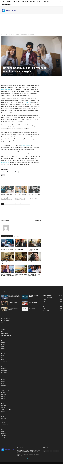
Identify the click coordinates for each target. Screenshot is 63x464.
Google (2, 359)
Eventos (3, 348)
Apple (2, 326)
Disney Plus (3, 338)
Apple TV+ (3, 329)
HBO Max (3, 364)
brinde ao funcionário (26, 145)
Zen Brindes (28, 102)
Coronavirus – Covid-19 (6, 335)
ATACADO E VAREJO (8, 203)
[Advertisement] (31, 23)
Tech (2, 420)
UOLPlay (3, 431)
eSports (2, 346)
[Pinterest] (8, 80)
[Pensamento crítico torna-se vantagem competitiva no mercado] (34, 243)
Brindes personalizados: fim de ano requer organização (34, 195)
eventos (13, 203)
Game (2, 355)
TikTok (2, 426)
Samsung (3, 407)
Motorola (3, 381)
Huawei (2, 366)
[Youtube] (57, 451)
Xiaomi (2, 439)
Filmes (2, 351)
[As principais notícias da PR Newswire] (25, 297)
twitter (2, 429)
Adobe (2, 322)
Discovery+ (3, 337)
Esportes (3, 344)
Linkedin (3, 377)
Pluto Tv (3, 398)
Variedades (3, 433)
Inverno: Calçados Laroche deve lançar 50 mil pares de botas (31, 219)
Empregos (3, 342)
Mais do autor (16, 236)
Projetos (39, 1)
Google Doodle (4, 361)
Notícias (9, 1)
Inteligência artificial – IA (6, 370)
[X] (5, 80)
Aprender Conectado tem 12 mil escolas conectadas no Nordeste (34, 275)
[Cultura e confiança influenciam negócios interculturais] (7, 256)
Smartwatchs (4, 414)
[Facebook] (2, 80)
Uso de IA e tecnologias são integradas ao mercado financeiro (10, 219)
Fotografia (3, 353)
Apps (3, 1)
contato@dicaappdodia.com (26, 458)
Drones (2, 340)
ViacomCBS (3, 435)
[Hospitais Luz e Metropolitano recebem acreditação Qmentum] (7, 243)
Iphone (2, 376)
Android (3, 324)
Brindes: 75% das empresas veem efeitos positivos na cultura (20, 196)
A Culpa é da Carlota (5, 318)
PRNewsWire (4, 401)
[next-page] (4, 279)
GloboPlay (3, 357)
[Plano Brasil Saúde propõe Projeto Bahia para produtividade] (7, 269)
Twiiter (2, 427)
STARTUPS (27, 203)
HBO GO (3, 363)
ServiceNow (32, 1)
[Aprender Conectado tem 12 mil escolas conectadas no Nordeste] (34, 269)
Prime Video (3, 400)
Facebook (3, 350)
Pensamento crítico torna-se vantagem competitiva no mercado (33, 249)
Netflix (2, 383)
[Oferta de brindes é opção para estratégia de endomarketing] (7, 189)
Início (2, 34)
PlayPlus (3, 396)
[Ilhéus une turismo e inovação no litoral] (21, 269)
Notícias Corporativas (8, 34)
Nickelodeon (3, 385)
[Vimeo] (51, 451)
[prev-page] (2, 279)
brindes (8, 125)
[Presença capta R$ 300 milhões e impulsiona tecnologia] (21, 243)
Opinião (3, 392)
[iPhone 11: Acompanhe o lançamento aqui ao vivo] (25, 309)
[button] (60, 1)
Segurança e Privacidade (6, 409)
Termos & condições (7, 4)
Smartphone (16, 1)
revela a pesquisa (5, 89)
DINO (5, 74)
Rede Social (3, 405)
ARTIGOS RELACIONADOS (7, 236)
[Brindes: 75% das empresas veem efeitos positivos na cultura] (21, 189)
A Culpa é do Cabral (5, 320)
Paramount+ (3, 394)
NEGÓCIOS (23, 203)
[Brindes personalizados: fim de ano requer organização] (34, 189)
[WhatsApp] (11, 80)
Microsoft (3, 379)
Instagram (3, 368)
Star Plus (3, 416)
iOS (2, 374)
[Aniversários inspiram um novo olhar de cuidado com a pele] (34, 256)
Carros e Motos (4, 333)
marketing (18, 203)
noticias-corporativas (5, 390)
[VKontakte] (54, 451)
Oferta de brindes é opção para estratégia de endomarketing (6, 196)
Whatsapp (3, 437)
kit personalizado (5, 162)
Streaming (24, 1)
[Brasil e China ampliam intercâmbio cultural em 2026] (21, 256)
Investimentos (4, 372)
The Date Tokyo (46, 1)
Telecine (3, 422)
